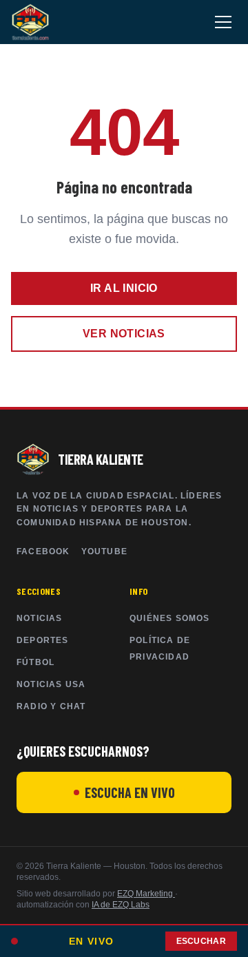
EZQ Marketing (146, 893)
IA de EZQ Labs (120, 904)
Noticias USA (51, 684)
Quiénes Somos (170, 618)
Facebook (43, 551)
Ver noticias (124, 333)
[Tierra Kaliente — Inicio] (30, 22)
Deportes (43, 640)
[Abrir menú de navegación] (223, 22)
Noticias (40, 618)
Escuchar (201, 941)
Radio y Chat (51, 706)
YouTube (104, 551)
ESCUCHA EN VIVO (130, 792)
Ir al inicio (124, 288)
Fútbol (35, 662)
